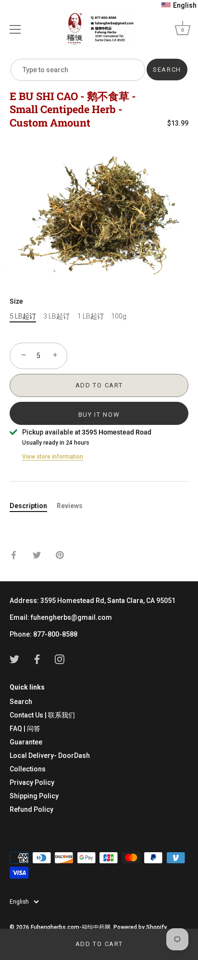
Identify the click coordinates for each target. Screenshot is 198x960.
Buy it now (99, 414)
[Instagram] (59, 659)
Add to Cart (99, 943)
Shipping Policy (34, 796)
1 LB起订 (90, 316)
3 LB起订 (56, 316)
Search (21, 701)
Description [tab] (28, 506)
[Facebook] (37, 659)
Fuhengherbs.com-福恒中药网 (71, 927)
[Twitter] (14, 659)
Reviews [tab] (70, 506)
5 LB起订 (23, 316)
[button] (179, 5)
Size (16, 301)
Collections (28, 769)
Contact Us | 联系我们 (42, 715)
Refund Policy (31, 809)
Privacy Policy (32, 782)
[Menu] (15, 29)
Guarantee (26, 742)
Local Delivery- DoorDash (50, 755)
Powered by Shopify (140, 927)
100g (118, 316)
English (19, 901)
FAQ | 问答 (25, 728)
